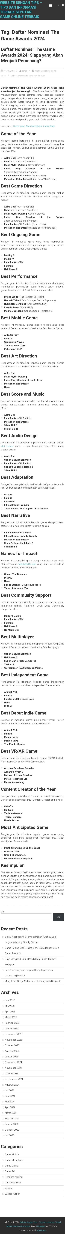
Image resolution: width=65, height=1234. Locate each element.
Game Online (11, 1165)
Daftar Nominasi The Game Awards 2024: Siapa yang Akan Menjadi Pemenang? (32, 55)
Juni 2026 (10, 1000)
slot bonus (7, 446)
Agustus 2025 (12, 1051)
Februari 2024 (12, 1118)
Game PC (10, 1171)
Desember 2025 (13, 1034)
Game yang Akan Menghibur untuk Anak (34, 126)
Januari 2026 (11, 1028)
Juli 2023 (9, 1135)
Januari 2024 (11, 1124)
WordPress (41, 1230)
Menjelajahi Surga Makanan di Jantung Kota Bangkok (32, 981)
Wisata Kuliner (12, 1193)
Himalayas (40, 1226)
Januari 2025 (11, 1056)
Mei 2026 (9, 1006)
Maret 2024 (11, 1113)
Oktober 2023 (12, 1129)
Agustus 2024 (12, 1084)
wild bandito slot (27, 564)
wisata (8, 1188)
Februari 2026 (12, 1023)
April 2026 (10, 1011)
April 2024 (10, 1107)
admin (24, 71)
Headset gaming (14, 1177)
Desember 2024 (13, 1062)
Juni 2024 (10, 1096)
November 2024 (13, 1068)
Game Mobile (12, 1154)
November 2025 (13, 1039)
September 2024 (14, 1079)
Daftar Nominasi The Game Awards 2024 (28, 76)
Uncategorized (13, 1182)
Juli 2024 (9, 1090)
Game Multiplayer (42, 71)
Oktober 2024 (12, 1073)
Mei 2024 (9, 1101)
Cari (3, 911)
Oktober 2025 (12, 1045)
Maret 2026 (11, 1017)
